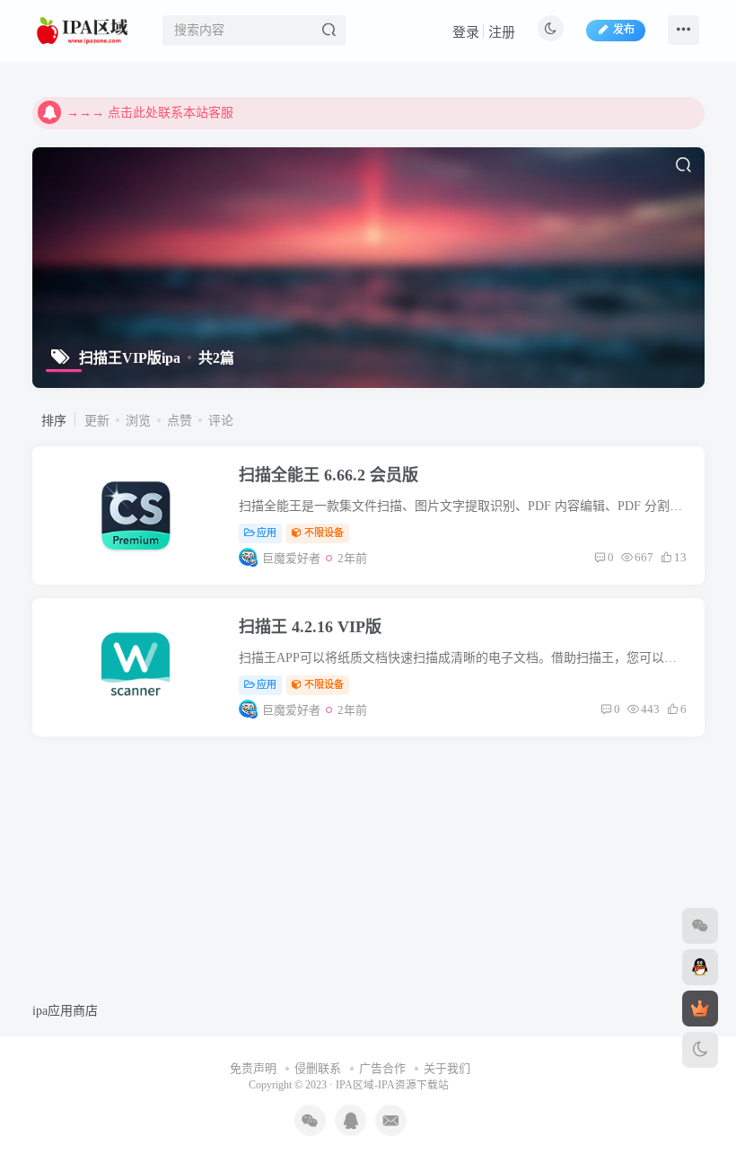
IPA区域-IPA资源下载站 (392, 1085)
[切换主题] (700, 1050)
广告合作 (382, 1068)
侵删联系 (317, 1068)
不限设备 (324, 532)
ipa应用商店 (65, 1011)
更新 (97, 420)
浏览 (138, 420)
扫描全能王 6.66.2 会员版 (328, 475)
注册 (501, 32)
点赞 (179, 420)
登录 (465, 32)
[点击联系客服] (700, 926)
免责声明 (253, 1068)
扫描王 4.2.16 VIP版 (310, 627)
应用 (266, 532)
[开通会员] (700, 1008)
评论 (220, 420)
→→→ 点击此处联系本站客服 (149, 112)
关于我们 (447, 1068)
